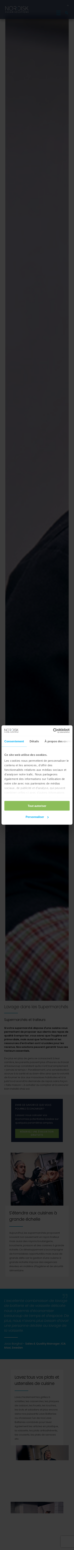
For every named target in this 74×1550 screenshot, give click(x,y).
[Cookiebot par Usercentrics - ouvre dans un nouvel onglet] (53, 730)
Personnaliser (35, 816)
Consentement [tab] (14, 741)
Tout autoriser (37, 805)
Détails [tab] (34, 741)
